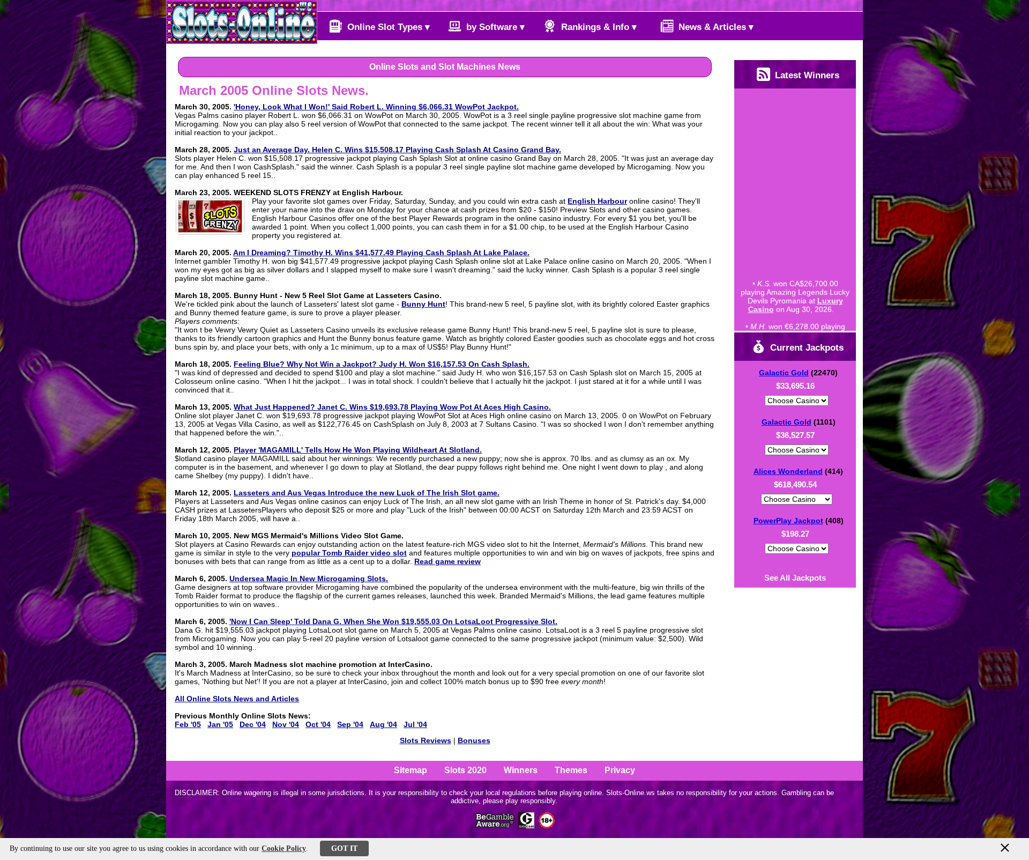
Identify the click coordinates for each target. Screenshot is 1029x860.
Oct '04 (318, 724)
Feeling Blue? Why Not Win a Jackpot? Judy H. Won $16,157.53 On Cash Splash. (382, 364)
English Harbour (597, 201)
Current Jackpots (805, 348)
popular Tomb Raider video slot (349, 552)
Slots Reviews (425, 740)
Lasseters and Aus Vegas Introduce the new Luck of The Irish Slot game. (366, 492)
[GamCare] (526, 825)
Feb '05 (188, 724)
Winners (521, 770)
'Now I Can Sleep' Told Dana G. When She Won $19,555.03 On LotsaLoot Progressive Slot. (393, 621)
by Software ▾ (494, 27)
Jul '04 (415, 724)
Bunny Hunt (423, 304)
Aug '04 (383, 724)
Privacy (620, 770)
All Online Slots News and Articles (237, 698)
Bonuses (474, 740)
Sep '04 (350, 724)
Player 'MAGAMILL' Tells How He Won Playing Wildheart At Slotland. (358, 450)
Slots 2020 (465, 770)
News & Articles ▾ (715, 27)
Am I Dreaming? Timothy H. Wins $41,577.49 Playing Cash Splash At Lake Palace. (381, 252)
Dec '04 (253, 724)
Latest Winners (805, 75)
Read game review (447, 561)
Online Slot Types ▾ (387, 27)
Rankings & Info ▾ (597, 27)
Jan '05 (220, 724)
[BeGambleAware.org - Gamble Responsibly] (495, 825)
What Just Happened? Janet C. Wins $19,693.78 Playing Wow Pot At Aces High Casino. (392, 407)
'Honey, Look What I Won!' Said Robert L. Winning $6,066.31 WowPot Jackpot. (376, 106)
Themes (571, 770)
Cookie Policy (284, 848)
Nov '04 (285, 724)
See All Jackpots (795, 577)
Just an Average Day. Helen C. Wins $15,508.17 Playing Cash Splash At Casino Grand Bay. (397, 149)
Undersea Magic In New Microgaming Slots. (308, 578)
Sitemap (410, 770)
